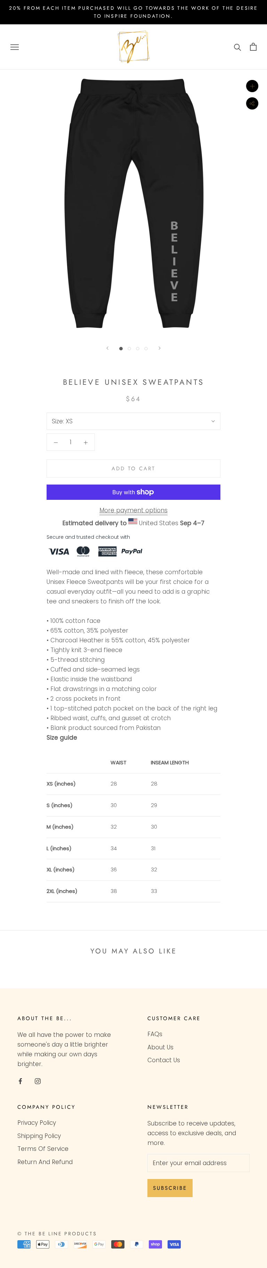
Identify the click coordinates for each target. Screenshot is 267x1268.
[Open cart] (253, 47)
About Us (160, 1047)
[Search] (237, 46)
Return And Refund (45, 1162)
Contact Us (163, 1060)
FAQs (154, 1034)
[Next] (160, 348)
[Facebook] (20, 1081)
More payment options (133, 510)
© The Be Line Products (57, 1233)
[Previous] (107, 348)
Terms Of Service (42, 1149)
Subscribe (170, 1188)
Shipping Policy (39, 1136)
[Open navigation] (14, 47)
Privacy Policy (36, 1123)
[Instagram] (38, 1081)
